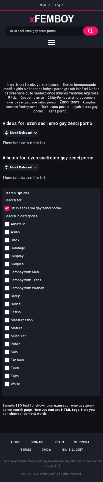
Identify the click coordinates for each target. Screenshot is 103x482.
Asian (15, 232)
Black (15, 240)
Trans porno (56, 111)
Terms (25, 450)
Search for (13, 200)
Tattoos (17, 360)
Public (15, 344)
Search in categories (21, 216)
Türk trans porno (55, 106)
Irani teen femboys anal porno (33, 84)
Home (15, 442)
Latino (16, 312)
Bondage (18, 248)
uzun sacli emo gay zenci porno (36, 208)
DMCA (46, 450)
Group (15, 296)
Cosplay (17, 256)
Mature (16, 328)
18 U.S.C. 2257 (72, 450)
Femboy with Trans (26, 280)
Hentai (16, 304)
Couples (17, 264)
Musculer (18, 336)
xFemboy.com (46, 474)
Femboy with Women (27, 288)
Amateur (18, 224)
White (15, 384)
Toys (15, 376)
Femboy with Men (25, 272)
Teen (15, 368)
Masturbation (22, 320)
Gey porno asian (32, 97)
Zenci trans (69, 102)
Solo (14, 352)
